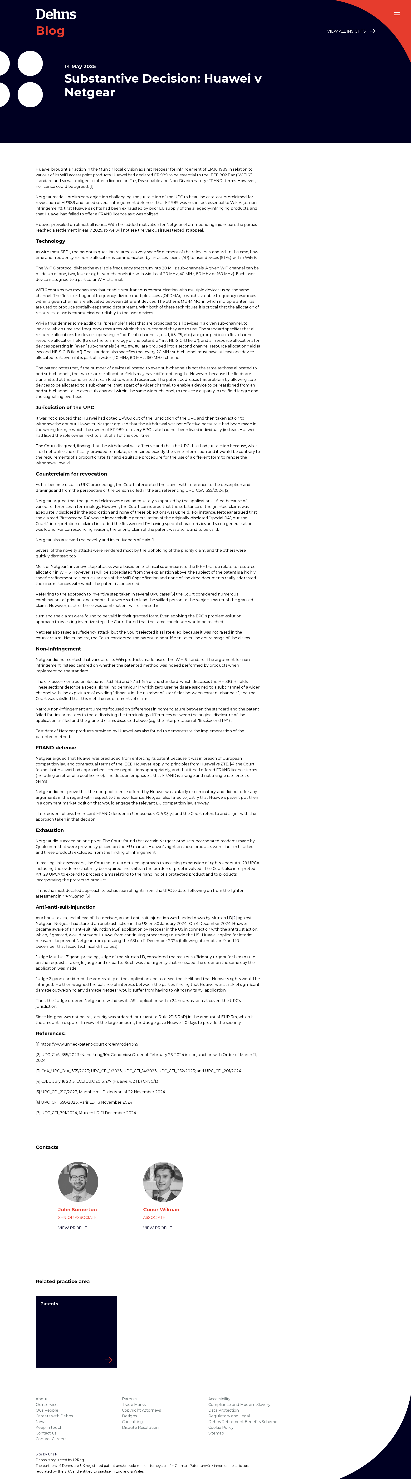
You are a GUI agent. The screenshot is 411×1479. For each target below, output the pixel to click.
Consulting (132, 1421)
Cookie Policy (221, 1427)
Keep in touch (49, 1427)
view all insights (346, 31)
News (41, 1421)
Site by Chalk (46, 1454)
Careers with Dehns (54, 1416)
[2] (234, 918)
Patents (129, 1399)
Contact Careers (51, 1439)
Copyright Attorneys (141, 1410)
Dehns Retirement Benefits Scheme (242, 1421)
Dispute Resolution (140, 1427)
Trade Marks (134, 1404)
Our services (47, 1404)
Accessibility (219, 1399)
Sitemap (216, 1433)
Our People (47, 1410)
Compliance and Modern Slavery (239, 1404)
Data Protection (223, 1410)
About (42, 1399)
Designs (129, 1416)
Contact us (46, 1433)
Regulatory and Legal (229, 1416)
